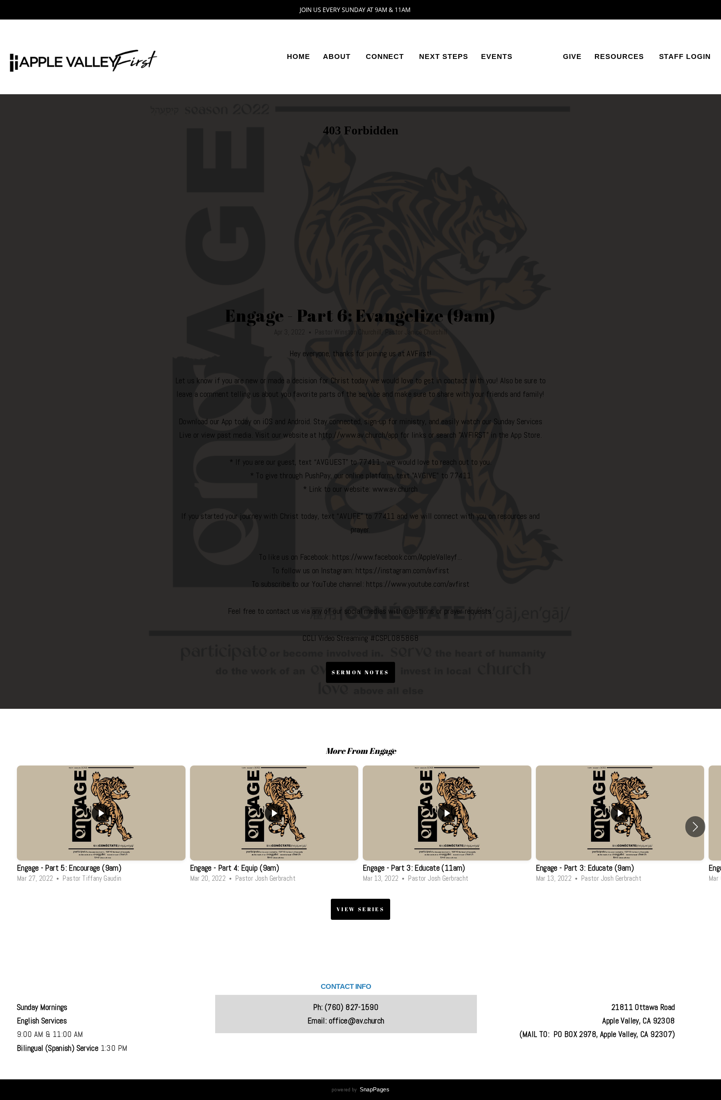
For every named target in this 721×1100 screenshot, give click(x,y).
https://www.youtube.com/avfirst (418, 584)
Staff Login (685, 56)
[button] (695, 826)
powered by (360, 1089)
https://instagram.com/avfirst (402, 571)
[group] (101, 826)
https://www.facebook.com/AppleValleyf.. (396, 557)
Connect (386, 56)
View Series (360, 909)
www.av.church (395, 489)
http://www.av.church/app (358, 435)
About (338, 56)
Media (537, 56)
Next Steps (443, 56)
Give (572, 56)
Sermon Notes (360, 672)
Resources (620, 56)
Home (298, 56)
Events (497, 56)
